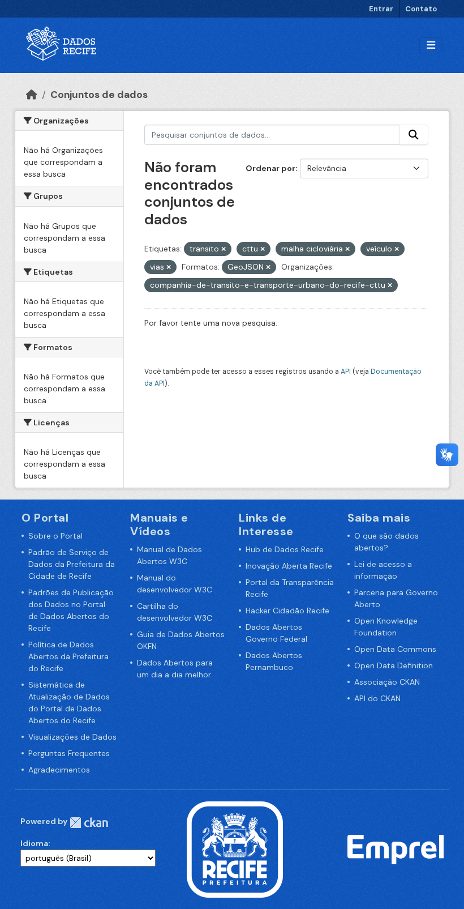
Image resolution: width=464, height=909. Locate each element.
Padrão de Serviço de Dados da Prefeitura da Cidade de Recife (71, 564)
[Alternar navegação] (430, 45)
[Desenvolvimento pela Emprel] (395, 849)
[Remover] (223, 249)
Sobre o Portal (55, 536)
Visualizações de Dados (72, 737)
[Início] (31, 94)
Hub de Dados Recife (285, 549)
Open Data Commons (395, 649)
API (346, 371)
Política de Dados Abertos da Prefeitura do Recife (68, 656)
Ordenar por (270, 168)
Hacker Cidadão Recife (287, 610)
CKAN (89, 823)
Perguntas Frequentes (69, 753)
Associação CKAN (387, 682)
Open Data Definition (393, 665)
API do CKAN (377, 698)
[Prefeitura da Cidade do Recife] (235, 849)
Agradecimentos (59, 770)
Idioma (34, 843)
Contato (421, 9)
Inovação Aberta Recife (289, 566)
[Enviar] (413, 135)
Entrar (381, 9)
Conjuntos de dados (99, 94)
